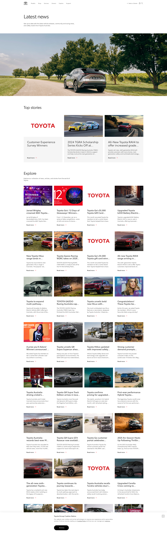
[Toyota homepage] (25, 3)
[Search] (142, 3)
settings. (107, 521)
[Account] (139, 3)
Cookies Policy (81, 521)
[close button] (163, 516)
